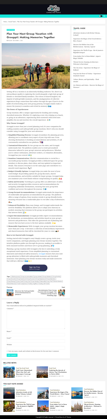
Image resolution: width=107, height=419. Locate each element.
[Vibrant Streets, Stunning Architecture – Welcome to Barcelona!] (77, 406)
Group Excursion (30, 279)
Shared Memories (11, 284)
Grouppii (42, 254)
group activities (37, 276)
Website (9, 345)
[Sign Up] (36, 269)
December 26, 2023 (56, 376)
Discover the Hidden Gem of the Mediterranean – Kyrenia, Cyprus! (93, 393)
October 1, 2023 (18, 40)
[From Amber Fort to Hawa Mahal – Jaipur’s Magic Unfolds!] (43, 406)
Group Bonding (57, 276)
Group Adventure (47, 276)
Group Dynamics (21, 279)
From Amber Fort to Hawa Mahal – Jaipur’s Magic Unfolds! (58, 406)
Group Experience (40, 279)
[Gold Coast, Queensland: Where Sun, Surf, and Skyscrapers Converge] (9, 372)
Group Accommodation (27, 276)
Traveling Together (32, 284)
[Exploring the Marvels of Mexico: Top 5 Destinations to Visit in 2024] (42, 372)
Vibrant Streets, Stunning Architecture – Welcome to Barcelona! (92, 406)
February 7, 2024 (21, 376)
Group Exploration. (51, 279)
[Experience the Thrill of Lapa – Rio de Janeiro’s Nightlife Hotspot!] (9, 406)
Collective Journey (15, 276)
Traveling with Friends (44, 284)
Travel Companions (22, 284)
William (10, 40)
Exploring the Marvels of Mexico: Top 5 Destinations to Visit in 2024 (58, 372)
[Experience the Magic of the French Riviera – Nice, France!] (43, 393)
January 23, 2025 (89, 410)
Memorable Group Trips (46, 281)
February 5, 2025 (21, 396)
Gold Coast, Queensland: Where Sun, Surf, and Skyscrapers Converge (24, 372)
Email (9, 338)
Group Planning (11, 281)
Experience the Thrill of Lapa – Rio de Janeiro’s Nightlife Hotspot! (25, 406)
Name (9, 331)
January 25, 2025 (55, 410)
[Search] (104, 16)
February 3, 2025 (55, 396)
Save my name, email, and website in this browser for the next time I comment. (33, 351)
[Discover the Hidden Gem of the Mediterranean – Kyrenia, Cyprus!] (77, 393)
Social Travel (10, 30)
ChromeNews (59, 417)
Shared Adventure (58, 281)
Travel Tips (19, 368)
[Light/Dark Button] (100, 16)
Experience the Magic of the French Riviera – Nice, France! (59, 393)
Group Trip (27, 281)
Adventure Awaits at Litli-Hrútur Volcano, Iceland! (24, 393)
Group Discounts (11, 279)
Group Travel (19, 281)
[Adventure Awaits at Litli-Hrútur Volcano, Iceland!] (9, 393)
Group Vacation (35, 281)
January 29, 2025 (21, 410)
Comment (10, 309)
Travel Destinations (21, 390)
